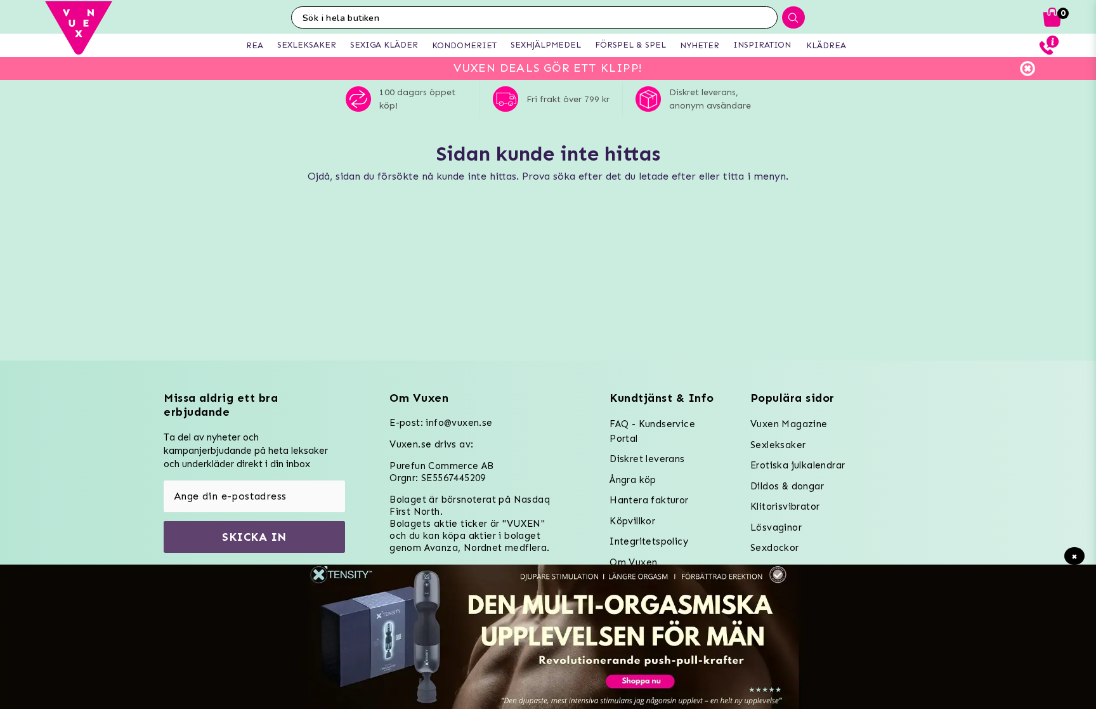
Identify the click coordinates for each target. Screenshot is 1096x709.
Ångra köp (633, 480)
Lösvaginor (776, 527)
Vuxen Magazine (789, 424)
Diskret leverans (647, 459)
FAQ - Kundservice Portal (652, 431)
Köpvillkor (632, 521)
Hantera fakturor (649, 500)
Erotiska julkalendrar (797, 465)
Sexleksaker (778, 445)
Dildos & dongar (787, 486)
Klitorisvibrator (784, 506)
